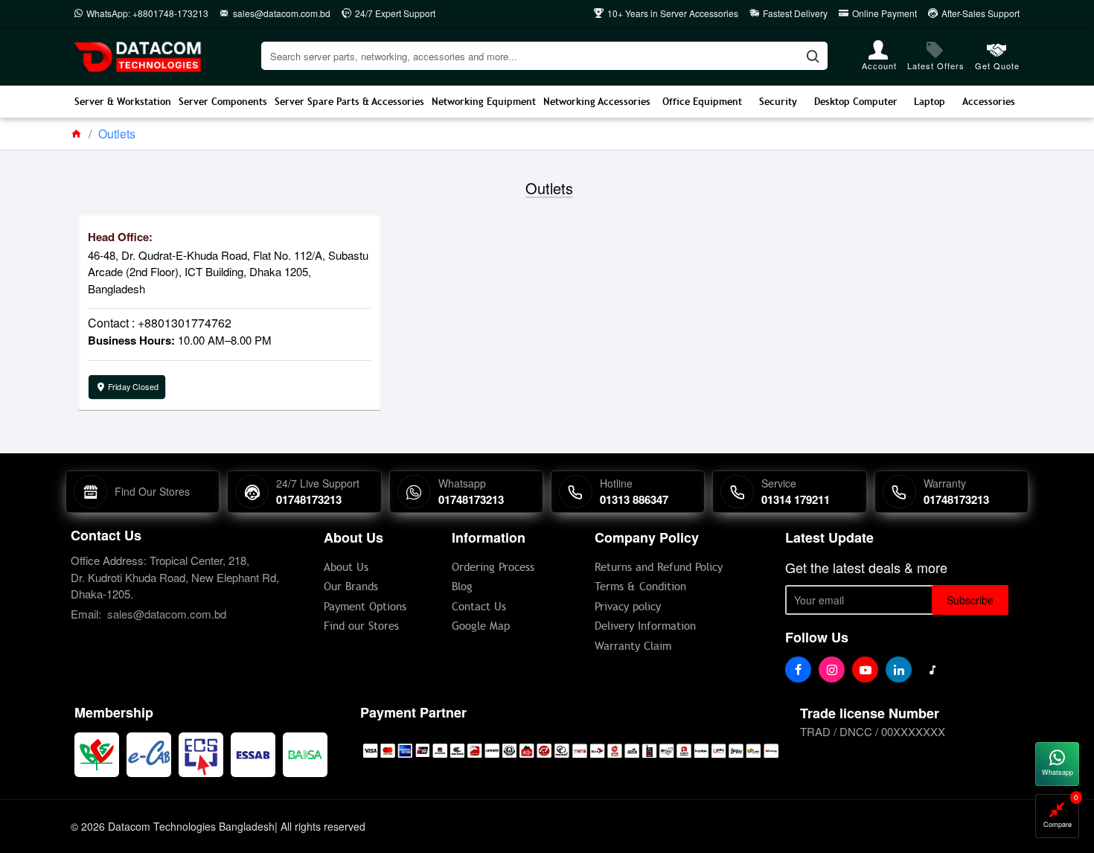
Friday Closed (133, 386)
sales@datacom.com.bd (166, 614)
